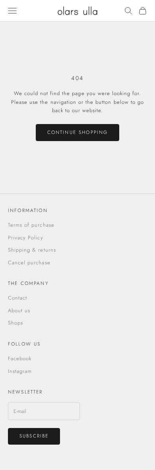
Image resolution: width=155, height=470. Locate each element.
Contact (17, 298)
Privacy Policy (25, 237)
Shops (15, 323)
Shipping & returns (32, 250)
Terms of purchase (31, 225)
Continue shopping (77, 132)
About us (19, 310)
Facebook (19, 358)
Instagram (20, 371)
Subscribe (33, 435)
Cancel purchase (29, 262)
